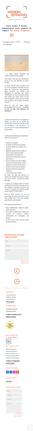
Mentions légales (10, 363)
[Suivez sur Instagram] (14, 372)
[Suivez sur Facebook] (10, 372)
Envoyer (24, 262)
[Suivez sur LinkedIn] (7, 372)
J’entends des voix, (21, 194)
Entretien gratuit (10, 302)
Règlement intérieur (11, 316)
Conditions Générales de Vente (13, 314)
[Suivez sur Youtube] (17, 372)
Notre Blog (9, 381)
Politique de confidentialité (13, 361)
